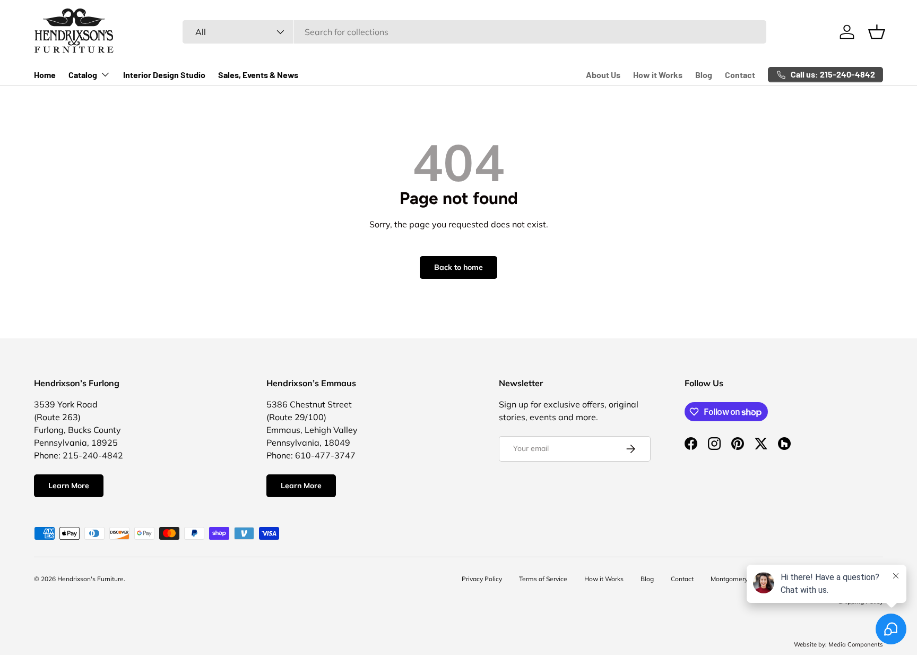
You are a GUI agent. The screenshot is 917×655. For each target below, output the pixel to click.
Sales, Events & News (258, 75)
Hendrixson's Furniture (90, 579)
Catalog (82, 75)
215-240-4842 (93, 455)
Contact (740, 75)
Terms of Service (543, 579)
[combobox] (474, 32)
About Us (603, 75)
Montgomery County (740, 579)
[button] (876, 32)
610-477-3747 (325, 455)
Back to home (458, 267)
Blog (703, 75)
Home (45, 75)
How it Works (657, 75)
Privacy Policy (482, 579)
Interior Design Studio (164, 75)
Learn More (68, 485)
